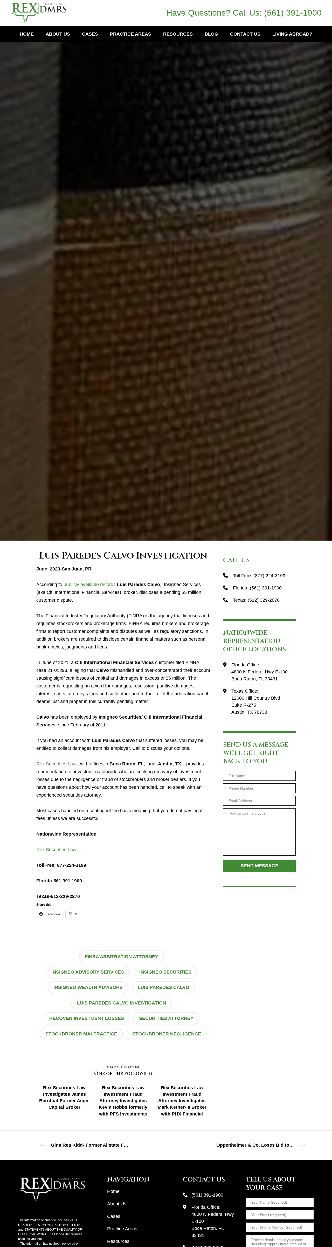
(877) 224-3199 (269, 575)
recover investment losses (86, 1018)
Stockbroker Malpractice (193, 260)
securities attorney (166, 1018)
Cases (113, 1216)
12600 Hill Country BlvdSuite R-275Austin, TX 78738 (255, 705)
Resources (118, 1241)
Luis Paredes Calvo (163, 987)
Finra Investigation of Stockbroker (93, 260)
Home (113, 1191)
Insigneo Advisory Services (87, 972)
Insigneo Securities (165, 972)
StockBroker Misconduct (241, 260)
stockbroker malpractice (81, 1033)
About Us (116, 1203)
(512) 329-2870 (264, 600)
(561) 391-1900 (293, 12)
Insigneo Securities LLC (147, 260)
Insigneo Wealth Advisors (88, 987)
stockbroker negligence (166, 1033)
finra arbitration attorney (121, 956)
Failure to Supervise (42, 260)
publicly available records (90, 584)
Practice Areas (122, 1228)
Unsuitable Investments (287, 260)
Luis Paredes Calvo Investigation (121, 1003)
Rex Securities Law (56, 763)
